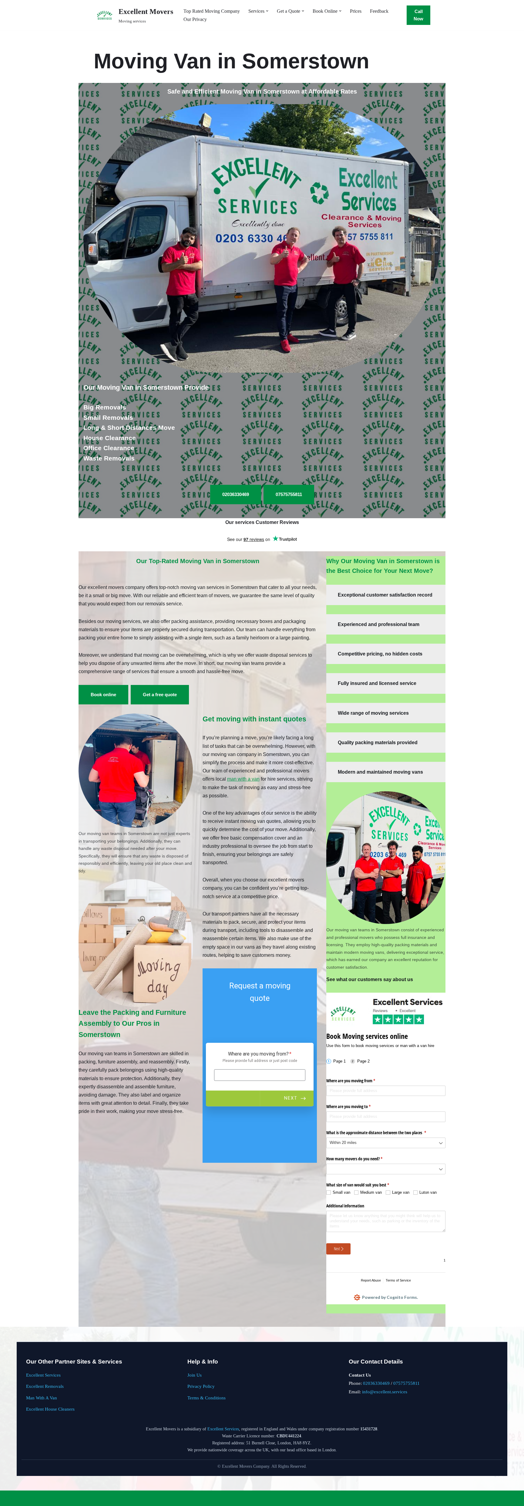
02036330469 (376, 1383)
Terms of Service (398, 1280)
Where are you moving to (355, 1106)
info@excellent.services (384, 1391)
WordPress (52, 1498)
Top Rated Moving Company (211, 11)
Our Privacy (195, 19)
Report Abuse (371, 1280)
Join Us (194, 1375)
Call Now (418, 15)
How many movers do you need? (361, 1159)
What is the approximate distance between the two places (383, 1132)
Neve (10, 1498)
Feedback (379, 11)
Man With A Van (41, 1397)
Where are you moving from (357, 1080)
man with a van (243, 779)
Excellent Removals (45, 1386)
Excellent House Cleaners (50, 1409)
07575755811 (406, 1383)
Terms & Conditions (206, 1397)
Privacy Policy (201, 1386)
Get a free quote (160, 694)
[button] (267, 11)
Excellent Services (43, 1375)
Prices (355, 11)
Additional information (345, 1206)
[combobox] (385, 1143)
